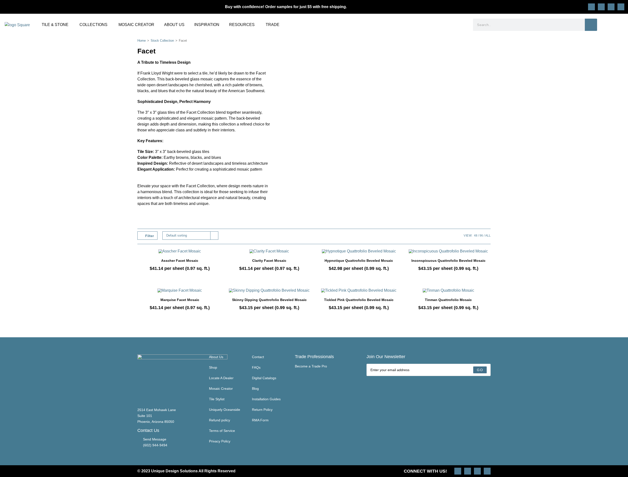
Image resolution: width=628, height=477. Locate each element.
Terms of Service (222, 431)
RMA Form (260, 420)
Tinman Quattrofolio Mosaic (448, 300)
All (488, 235)
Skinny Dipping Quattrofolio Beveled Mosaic (269, 300)
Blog (255, 388)
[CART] (621, 24)
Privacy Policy (219, 441)
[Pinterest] (601, 6)
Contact (258, 357)
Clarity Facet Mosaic (269, 261)
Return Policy (262, 410)
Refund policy (219, 420)
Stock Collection (162, 40)
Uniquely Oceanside (224, 410)
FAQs (256, 367)
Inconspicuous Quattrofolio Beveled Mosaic (448, 261)
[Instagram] (591, 6)
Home (141, 40)
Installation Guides (266, 399)
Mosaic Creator (221, 388)
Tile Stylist (216, 399)
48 (475, 235)
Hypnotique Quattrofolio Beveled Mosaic (359, 261)
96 (481, 235)
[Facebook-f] (611, 6)
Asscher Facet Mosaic (179, 261)
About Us (216, 357)
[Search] (591, 25)
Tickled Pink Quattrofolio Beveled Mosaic (358, 300)
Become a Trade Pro (311, 366)
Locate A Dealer (221, 378)
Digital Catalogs (264, 378)
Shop (213, 367)
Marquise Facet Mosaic (179, 300)
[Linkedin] (620, 6)
